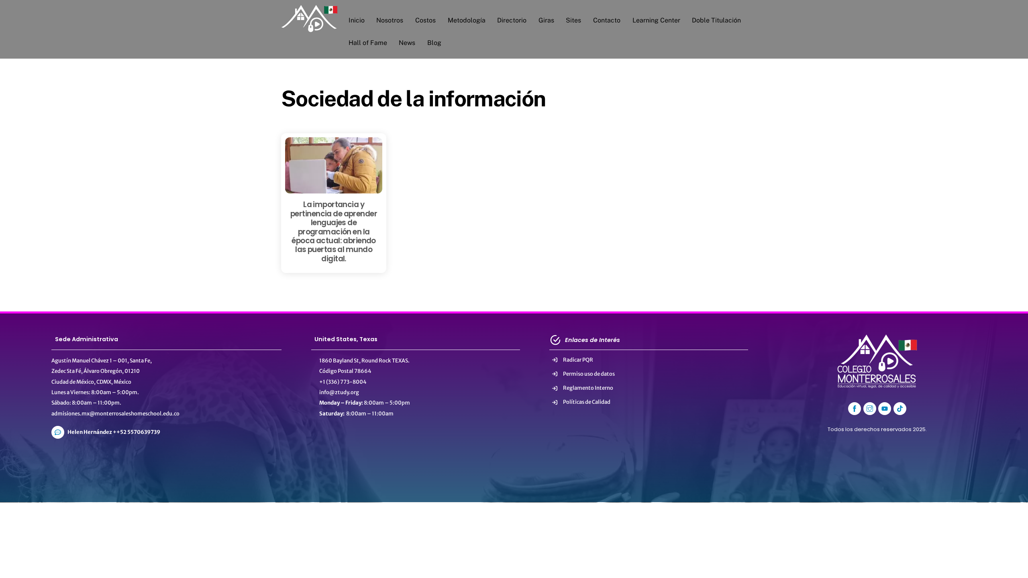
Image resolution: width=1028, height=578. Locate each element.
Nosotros (389, 20)
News (407, 43)
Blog (434, 43)
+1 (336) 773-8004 (343, 382)
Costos (425, 20)
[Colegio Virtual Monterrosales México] (309, 28)
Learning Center (656, 20)
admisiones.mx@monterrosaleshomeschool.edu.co (115, 413)
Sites (573, 20)
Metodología (466, 20)
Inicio (357, 20)
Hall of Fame (368, 43)
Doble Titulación (716, 20)
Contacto (606, 20)
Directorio (511, 20)
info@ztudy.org (339, 392)
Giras (546, 20)
